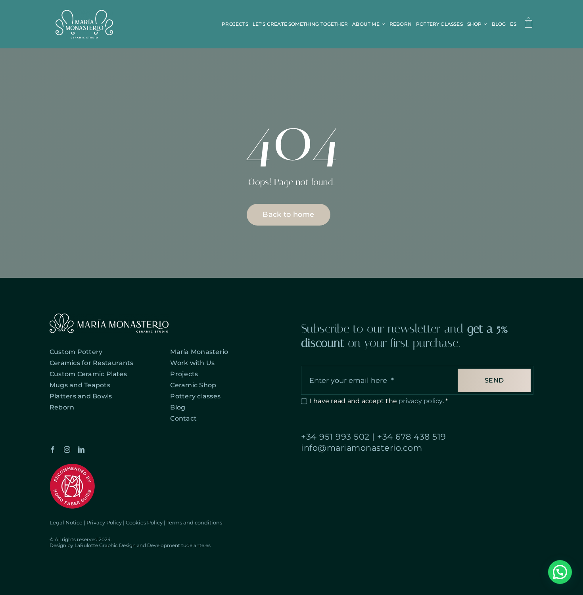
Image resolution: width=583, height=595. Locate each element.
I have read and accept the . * (379, 401)
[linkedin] (81, 449)
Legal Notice (66, 522)
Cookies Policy (144, 522)
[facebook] (53, 449)
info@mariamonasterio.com (361, 448)
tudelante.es (196, 545)
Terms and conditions (194, 522)
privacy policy (420, 401)
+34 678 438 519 (411, 437)
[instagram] (67, 449)
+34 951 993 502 (335, 437)
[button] (560, 572)
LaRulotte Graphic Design (105, 545)
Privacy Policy (104, 522)
